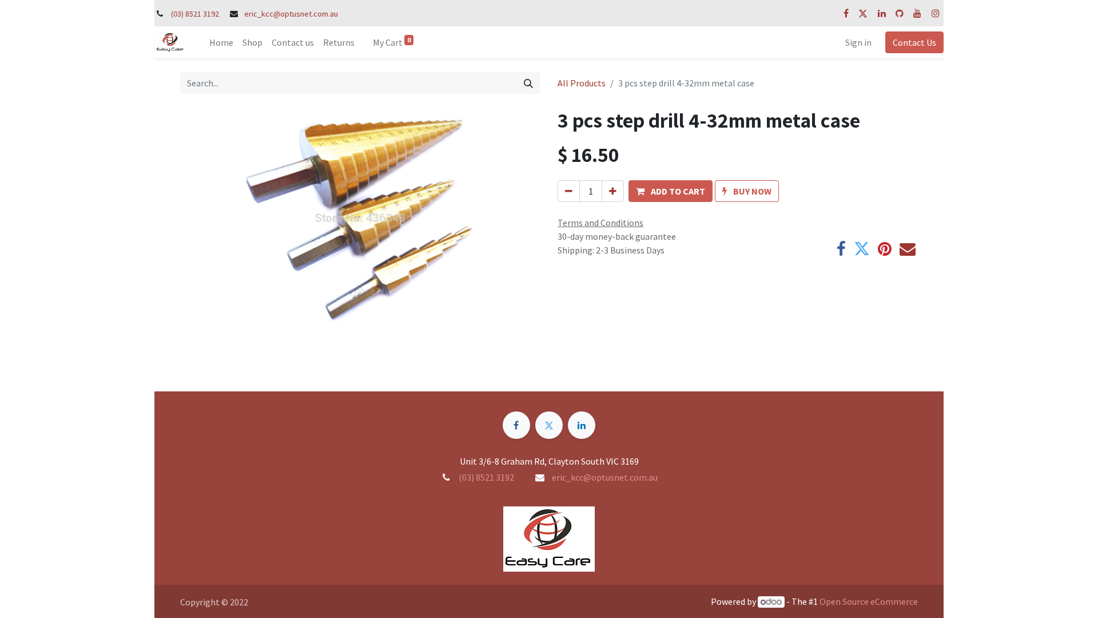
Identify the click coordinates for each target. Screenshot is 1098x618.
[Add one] (613, 191)
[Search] (528, 83)
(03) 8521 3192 (195, 14)
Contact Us (914, 42)
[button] (670, 191)
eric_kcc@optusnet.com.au (291, 14)
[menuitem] (221, 42)
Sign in (858, 42)
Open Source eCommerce (868, 601)
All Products (582, 83)
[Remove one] (569, 191)
